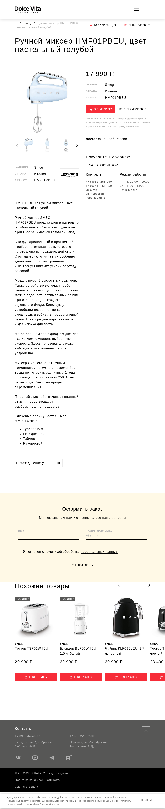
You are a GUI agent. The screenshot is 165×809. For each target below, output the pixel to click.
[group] (103, 166)
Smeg (27, 23)
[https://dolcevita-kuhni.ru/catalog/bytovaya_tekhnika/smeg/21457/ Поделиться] (59, 463)
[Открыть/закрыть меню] (136, 9)
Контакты (23, 729)
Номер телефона (99, 531)
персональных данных (99, 551)
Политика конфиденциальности (38, 779)
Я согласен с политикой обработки (70, 551)
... (16, 23)
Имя (21, 531)
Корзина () (105, 25)
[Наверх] (146, 730)
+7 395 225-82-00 (82, 736)
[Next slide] (76, 145)
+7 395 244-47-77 (27, 736)
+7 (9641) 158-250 (99, 185)
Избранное (139, 25)
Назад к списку (32, 463)
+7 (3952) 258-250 (99, 181)
